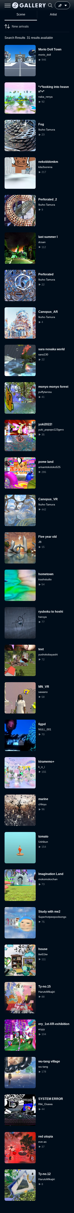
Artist (53, 14)
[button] (50, 5)
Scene (21, 14)
